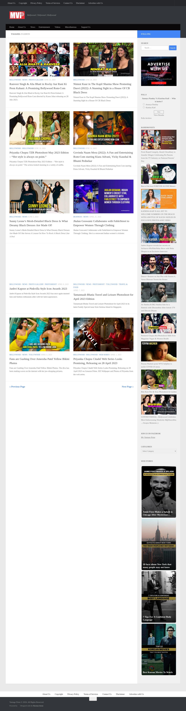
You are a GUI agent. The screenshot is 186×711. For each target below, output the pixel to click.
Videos (57, 27)
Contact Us (68, 3)
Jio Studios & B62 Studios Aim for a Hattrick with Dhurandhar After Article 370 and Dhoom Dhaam (158, 308)
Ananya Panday (152, 105)
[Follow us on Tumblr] (168, 34)
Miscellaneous (70, 27)
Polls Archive (146, 118)
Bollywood (15, 80)
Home (11, 27)
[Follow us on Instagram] (155, 34)
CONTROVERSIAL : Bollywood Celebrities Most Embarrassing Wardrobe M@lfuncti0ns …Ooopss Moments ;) (158, 420)
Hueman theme (38, 706)
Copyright (23, 3)
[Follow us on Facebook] (165, 34)
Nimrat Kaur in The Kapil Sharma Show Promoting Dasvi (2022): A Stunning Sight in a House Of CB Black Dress (102, 88)
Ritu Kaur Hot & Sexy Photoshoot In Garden (159, 392)
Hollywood (28, 148)
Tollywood (111, 284)
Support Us (85, 27)
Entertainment (44, 27)
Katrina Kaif (151, 108)
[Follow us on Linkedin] (172, 34)
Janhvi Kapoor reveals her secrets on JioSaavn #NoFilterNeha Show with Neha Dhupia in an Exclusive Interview (157, 248)
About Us (11, 3)
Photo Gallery (36, 80)
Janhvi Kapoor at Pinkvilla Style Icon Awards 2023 (38, 288)
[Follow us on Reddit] (175, 34)
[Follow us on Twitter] (158, 34)
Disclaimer (80, 3)
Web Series (104, 355)
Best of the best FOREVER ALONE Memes (158, 186)
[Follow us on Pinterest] (161, 34)
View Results (159, 115)
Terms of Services (53, 3)
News (32, 27)
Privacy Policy (36, 3)
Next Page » (127, 386)
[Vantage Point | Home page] (17, 15)
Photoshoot (51, 284)
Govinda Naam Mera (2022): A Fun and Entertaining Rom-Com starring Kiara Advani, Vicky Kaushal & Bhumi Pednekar (103, 156)
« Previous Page (17, 386)
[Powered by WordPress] (18, 706)
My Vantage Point (148, 437)
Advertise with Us (95, 3)
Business (77, 217)
